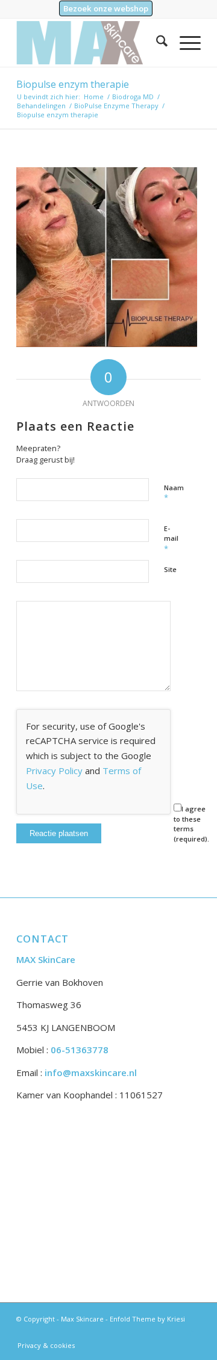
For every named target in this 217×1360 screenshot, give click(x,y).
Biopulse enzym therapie (72, 84)
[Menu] (184, 43)
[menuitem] (106, 8)
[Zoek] (156, 43)
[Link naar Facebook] (192, 1333)
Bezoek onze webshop (105, 8)
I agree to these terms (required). (191, 823)
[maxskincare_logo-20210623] (90, 43)
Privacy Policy (54, 771)
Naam (174, 493)
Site (170, 569)
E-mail (171, 539)
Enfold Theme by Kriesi (147, 1318)
